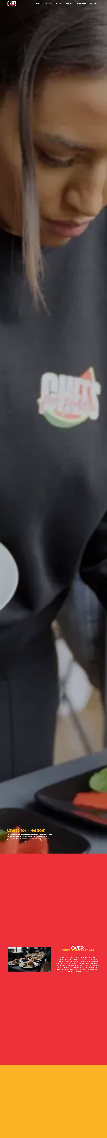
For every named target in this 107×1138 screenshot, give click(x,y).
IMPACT (68, 3)
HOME (38, 3)
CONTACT (93, 3)
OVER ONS (48, 3)
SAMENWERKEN (81, 3)
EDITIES (58, 3)
